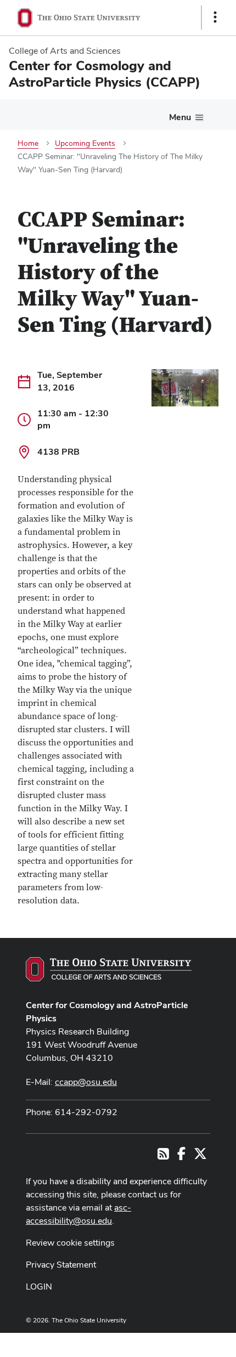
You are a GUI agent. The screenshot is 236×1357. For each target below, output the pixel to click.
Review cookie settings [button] (70, 1242)
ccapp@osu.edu (86, 1082)
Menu (180, 117)
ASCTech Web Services (176, 1342)
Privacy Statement (61, 1264)
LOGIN (39, 1286)
